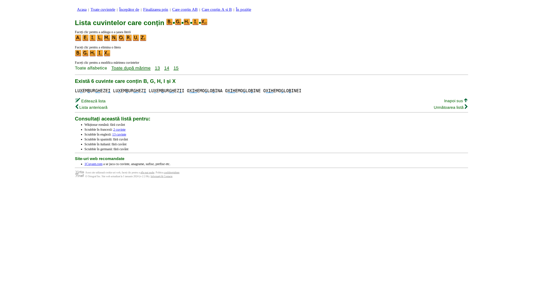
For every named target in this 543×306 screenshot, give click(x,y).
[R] (129, 40)
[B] (78, 55)
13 (157, 67)
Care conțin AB (185, 9)
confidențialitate (171, 172)
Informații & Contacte (161, 176)
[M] (107, 40)
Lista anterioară (93, 107)
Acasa (82, 9)
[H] (93, 55)
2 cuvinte (119, 129)
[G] (85, 55)
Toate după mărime (131, 67)
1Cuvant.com (93, 164)
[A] (78, 40)
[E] (85, 40)
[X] (107, 55)
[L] (100, 40)
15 (176, 67)
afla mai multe (147, 172)
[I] (93, 40)
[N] (114, 40)
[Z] (143, 40)
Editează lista (93, 101)
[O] (121, 40)
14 (166, 67)
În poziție (243, 9)
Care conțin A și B (217, 9)
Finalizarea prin (155, 9)
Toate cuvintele (103, 9)
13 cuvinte (119, 134)
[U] (136, 40)
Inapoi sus (454, 101)
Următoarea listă (449, 107)
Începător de (129, 9)
